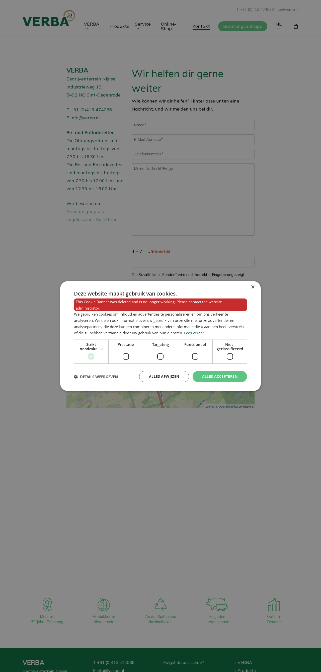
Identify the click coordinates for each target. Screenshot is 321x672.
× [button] (253, 287)
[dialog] (160, 336)
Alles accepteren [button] (219, 376)
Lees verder (194, 332)
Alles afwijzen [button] (164, 376)
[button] (96, 376)
